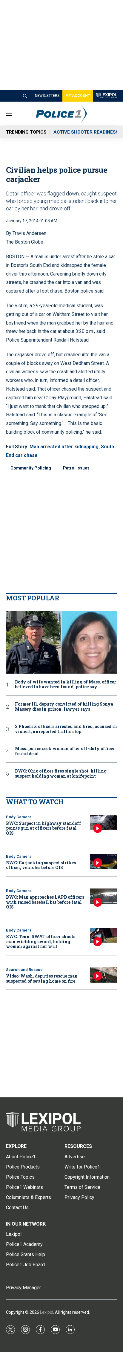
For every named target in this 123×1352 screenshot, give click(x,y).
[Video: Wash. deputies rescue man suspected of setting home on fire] (103, 975)
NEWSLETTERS (47, 96)
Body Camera (19, 817)
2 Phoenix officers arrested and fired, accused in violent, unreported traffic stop (66, 729)
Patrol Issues (76, 468)
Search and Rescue (24, 969)
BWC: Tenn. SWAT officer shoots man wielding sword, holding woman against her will (40, 941)
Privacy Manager (23, 1287)
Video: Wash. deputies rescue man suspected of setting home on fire (42, 978)
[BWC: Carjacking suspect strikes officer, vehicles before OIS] (103, 861)
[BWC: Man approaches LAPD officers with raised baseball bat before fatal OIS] (103, 896)
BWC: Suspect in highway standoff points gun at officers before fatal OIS (43, 828)
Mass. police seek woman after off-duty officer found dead (65, 751)
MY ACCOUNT (77, 96)
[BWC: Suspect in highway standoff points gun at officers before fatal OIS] (103, 822)
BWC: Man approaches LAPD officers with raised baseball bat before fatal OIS (45, 902)
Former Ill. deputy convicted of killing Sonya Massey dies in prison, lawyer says (64, 707)
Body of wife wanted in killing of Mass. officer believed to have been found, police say (65, 685)
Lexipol (46, 1312)
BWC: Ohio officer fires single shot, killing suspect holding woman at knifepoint (61, 774)
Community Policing (30, 468)
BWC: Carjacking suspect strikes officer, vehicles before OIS (41, 865)
